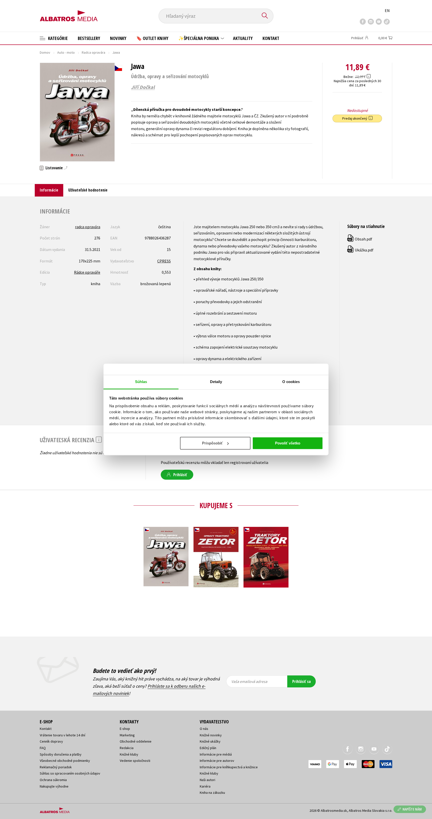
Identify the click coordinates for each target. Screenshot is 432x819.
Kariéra (205, 786)
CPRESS (164, 260)
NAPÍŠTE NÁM (412, 809)
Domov (45, 52)
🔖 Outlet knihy (152, 38)
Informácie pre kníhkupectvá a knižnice (229, 767)
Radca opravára (93, 52)
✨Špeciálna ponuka (199, 38)
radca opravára (87, 226)
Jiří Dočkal (143, 87)
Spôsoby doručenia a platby (61, 754)
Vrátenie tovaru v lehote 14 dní (62, 735)
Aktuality (242, 38)
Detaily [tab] (216, 382)
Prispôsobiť (212, 443)
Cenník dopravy (51, 741)
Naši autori (207, 780)
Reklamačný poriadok (56, 767)
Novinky (118, 38)
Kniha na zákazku (212, 792)
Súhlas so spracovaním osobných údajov (70, 773)
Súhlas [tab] (141, 382)
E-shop (125, 728)
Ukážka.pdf (361, 249)
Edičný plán (208, 748)
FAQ (43, 748)
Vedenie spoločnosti (135, 760)
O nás (204, 728)
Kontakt (270, 38)
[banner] (69, 11)
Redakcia (127, 748)
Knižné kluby (129, 754)
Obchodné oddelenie (136, 741)
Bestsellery (89, 38)
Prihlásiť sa (301, 681)
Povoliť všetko (287, 443)
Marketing (127, 735)
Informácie (49, 190)
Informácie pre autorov (217, 760)
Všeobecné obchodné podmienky (65, 760)
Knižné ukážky (210, 741)
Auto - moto (66, 52)
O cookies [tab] (291, 382)
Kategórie (57, 38)
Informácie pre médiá (216, 754)
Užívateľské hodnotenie (88, 190)
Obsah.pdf (360, 238)
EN (387, 10)
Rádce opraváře (87, 272)
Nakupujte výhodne (54, 786)
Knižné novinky (211, 735)
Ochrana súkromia (53, 780)
